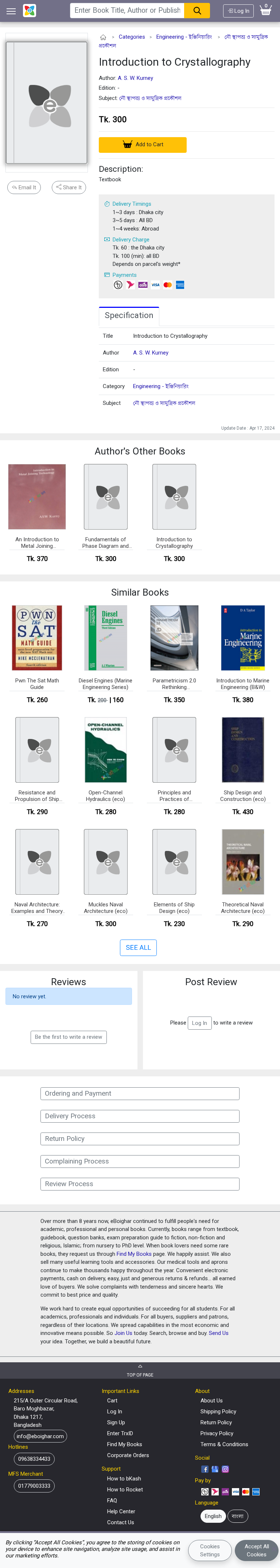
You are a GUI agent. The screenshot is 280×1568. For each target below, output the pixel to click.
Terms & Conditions (224, 1444)
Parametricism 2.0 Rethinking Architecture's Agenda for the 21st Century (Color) (174, 684)
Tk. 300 (113, 119)
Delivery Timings (132, 204)
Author (111, 352)
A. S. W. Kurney (135, 78)
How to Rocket (125, 1489)
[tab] (129, 316)
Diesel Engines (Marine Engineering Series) (105, 683)
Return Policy (216, 1422)
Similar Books (140, 592)
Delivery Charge (131, 239)
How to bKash (124, 1478)
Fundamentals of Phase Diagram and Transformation (105, 543)
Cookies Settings (210, 1550)
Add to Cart (148, 144)
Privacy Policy (217, 1433)
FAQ (112, 1500)
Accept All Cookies (257, 1550)
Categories (132, 37)
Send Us (219, 1333)
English (213, 1516)
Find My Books (134, 1254)
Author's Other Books (140, 451)
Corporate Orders (128, 1455)
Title (108, 336)
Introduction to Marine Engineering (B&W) (242, 683)
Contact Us (120, 1522)
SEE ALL (138, 948)
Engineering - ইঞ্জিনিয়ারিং (184, 37)
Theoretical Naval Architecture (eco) (243, 907)
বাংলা (238, 1516)
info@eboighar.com (40, 1436)
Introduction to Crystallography (174, 61)
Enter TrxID (120, 1433)
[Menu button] (11, 11)
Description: (121, 169)
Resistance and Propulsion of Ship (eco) (37, 796)
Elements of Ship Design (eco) (174, 907)
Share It (72, 187)
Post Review (211, 981)
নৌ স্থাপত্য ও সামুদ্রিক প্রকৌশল (150, 98)
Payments (125, 275)
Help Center (121, 1511)
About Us (212, 1400)
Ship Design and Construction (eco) (243, 795)
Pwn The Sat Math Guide (37, 683)
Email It (26, 187)
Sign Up (116, 1422)
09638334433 (34, 1459)
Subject (112, 403)
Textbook (110, 179)
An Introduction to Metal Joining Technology (37, 543)
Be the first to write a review (68, 1037)
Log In (241, 11)
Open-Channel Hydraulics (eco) (105, 795)
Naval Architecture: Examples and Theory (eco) (37, 908)
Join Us (123, 1333)
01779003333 (34, 1486)
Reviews (68, 981)
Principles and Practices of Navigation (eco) (174, 796)
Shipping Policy (218, 1411)
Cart (112, 1400)
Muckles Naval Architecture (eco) (106, 907)
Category (114, 386)
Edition (111, 369)
